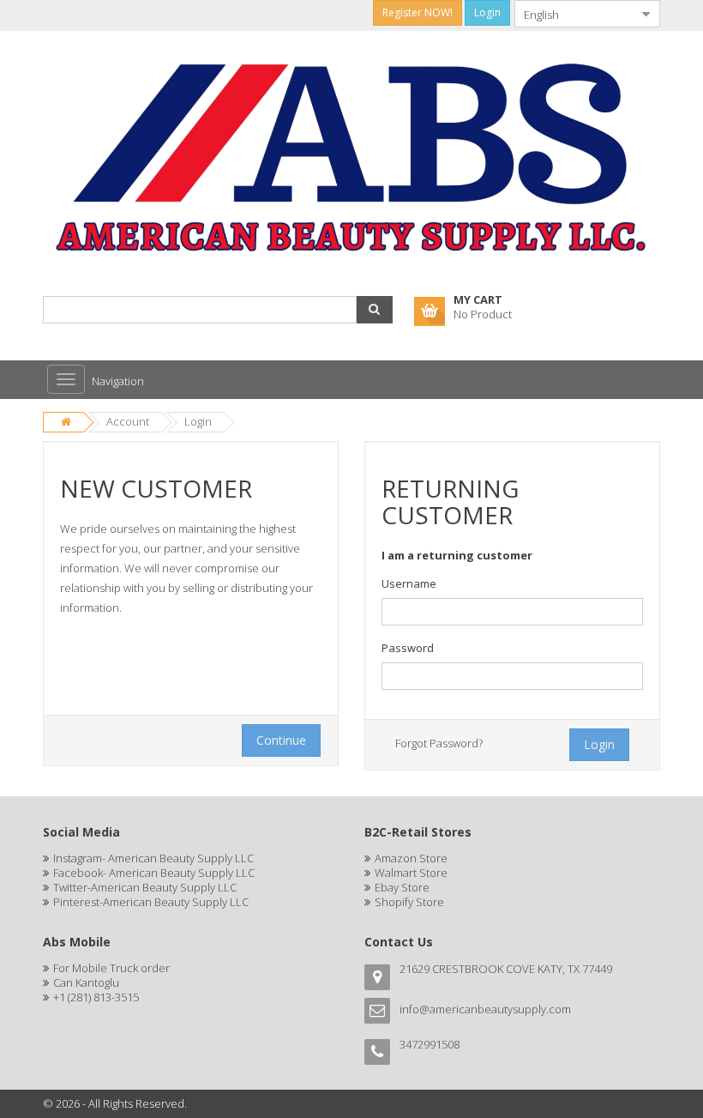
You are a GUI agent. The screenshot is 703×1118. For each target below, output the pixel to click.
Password (408, 648)
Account (127, 421)
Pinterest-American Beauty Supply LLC (151, 902)
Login (198, 421)
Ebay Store (402, 887)
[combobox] (573, 14)
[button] (375, 309)
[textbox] (512, 612)
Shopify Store (409, 902)
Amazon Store (411, 858)
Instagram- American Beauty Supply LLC (153, 858)
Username (409, 583)
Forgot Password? (439, 743)
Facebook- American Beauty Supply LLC (154, 872)
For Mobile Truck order (111, 968)
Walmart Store (411, 872)
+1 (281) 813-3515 (96, 997)
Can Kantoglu (86, 982)
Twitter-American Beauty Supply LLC (145, 887)
